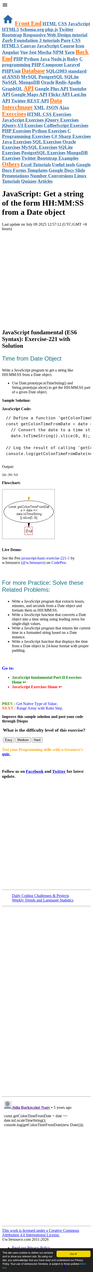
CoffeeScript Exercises (66, 125)
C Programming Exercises (36, 133)
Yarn (69, 52)
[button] (46, 5)
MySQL (29, 76)
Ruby (72, 59)
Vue (24, 52)
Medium (23, 740)
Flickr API (59, 94)
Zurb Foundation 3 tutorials (31, 40)
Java (45, 59)
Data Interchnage (32, 103)
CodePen (58, 562)
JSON (52, 107)
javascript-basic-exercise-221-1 (45, 558)
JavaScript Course (55, 45)
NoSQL (10, 82)
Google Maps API (29, 94)
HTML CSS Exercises (49, 114)
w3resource (11, 11)
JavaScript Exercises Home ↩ (37, 687)
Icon (79, 45)
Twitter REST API (30, 100)
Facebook (34, 771)
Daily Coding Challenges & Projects (40, 896)
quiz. (6, 754)
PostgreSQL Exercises (43, 152)
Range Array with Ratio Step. (39, 708)
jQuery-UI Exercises (22, 125)
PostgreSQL (50, 76)
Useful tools (63, 164)
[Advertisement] (46, 277)
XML (39, 107)
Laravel (72, 64)
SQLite (71, 76)
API (29, 88)
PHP (18, 59)
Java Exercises (16, 141)
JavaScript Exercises (23, 120)
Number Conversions (51, 175)
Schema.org (32, 29)
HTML (49, 23)
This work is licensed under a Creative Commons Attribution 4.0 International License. (40, 1232)
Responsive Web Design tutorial (55, 34)
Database (33, 70)
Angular (10, 52)
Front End (28, 23)
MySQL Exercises (39, 147)
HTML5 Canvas (19, 45)
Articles (45, 181)
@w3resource (33, 562)
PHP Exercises (16, 130)
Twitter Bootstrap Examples (49, 158)
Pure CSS (71, 40)
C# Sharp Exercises (71, 136)
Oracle (47, 82)
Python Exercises (49, 130)
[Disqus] (46, 1161)
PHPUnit (11, 71)
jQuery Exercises (62, 120)
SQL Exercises (47, 141)
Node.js (58, 59)
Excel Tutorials (36, 164)
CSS (62, 23)
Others (11, 164)
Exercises (14, 114)
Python (31, 59)
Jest (32, 52)
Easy (8, 740)
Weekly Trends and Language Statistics (42, 900)
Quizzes (28, 181)
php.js (51, 29)
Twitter (59, 771)
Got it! (73, 1254)
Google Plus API (51, 88)
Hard (37, 740)
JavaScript (79, 23)
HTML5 (10, 29)
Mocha (44, 52)
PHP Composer (47, 64)
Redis (60, 82)
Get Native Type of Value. (36, 704)
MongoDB (29, 82)
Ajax (64, 107)
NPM (58, 52)
